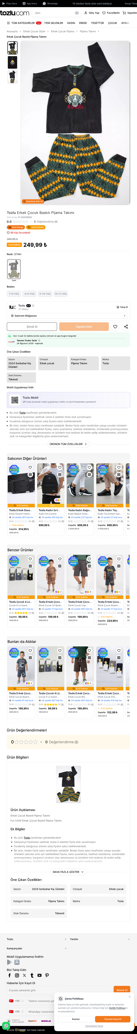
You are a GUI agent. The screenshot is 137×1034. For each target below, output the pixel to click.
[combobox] (16, 1001)
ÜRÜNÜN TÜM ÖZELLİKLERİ (66, 444)
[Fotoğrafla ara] (77, 13)
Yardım (74, 939)
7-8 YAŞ (14, 293)
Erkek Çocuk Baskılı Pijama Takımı (26, 36)
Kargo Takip (131, 3)
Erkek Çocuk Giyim (34, 31)
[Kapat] (130, 997)
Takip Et (124, 307)
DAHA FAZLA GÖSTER (66, 871)
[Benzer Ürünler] (30, 474)
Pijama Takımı (88, 31)
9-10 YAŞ (45, 293)
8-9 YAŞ (30, 293)
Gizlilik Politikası (117, 1008)
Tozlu (22, 412)
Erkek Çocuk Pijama (62, 31)
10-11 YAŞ (61, 293)
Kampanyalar (14, 948)
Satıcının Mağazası (26, 315)
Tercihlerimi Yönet (94, 1026)
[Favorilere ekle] (30, 467)
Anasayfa (12, 31)
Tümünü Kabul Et (112, 1019)
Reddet (76, 1019)
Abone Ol (121, 990)
